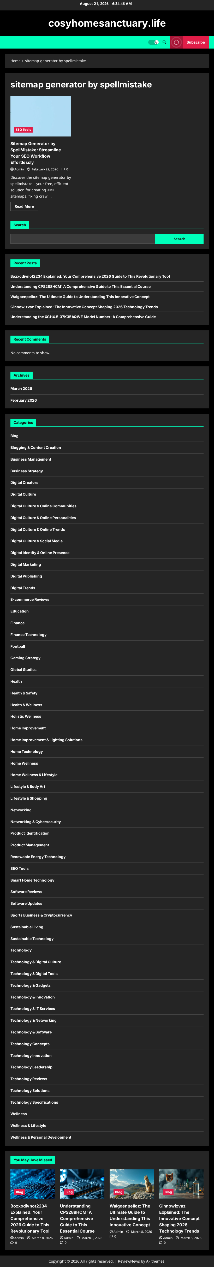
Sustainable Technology (32, 938)
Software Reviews (26, 891)
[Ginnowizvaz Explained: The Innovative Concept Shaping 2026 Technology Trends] (181, 1184)
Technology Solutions (30, 1090)
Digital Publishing (26, 576)
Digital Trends (22, 588)
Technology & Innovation (32, 997)
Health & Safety (23, 693)
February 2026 (23, 400)
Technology (21, 950)
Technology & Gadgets (30, 985)
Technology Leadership (31, 1067)
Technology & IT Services (32, 1008)
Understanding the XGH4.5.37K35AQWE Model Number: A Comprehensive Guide (83, 316)
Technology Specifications (34, 1102)
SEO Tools (23, 129)
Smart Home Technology (32, 880)
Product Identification (30, 833)
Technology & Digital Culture (35, 962)
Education (19, 611)
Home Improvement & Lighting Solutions (46, 739)
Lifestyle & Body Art (27, 786)
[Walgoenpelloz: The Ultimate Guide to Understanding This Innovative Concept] (132, 1184)
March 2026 (21, 388)
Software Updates (26, 903)
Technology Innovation (31, 1055)
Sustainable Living (26, 927)
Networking (21, 810)
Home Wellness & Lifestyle (33, 774)
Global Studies (23, 669)
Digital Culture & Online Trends (37, 529)
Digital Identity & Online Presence (39, 552)
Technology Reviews (28, 1078)
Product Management (29, 845)
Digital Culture (23, 494)
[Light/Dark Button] (153, 42)
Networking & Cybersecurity (35, 821)
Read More (26, 207)
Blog (14, 435)
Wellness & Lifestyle (28, 1125)
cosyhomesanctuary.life (107, 23)
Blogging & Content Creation (35, 447)
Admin (19, 169)
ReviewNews (129, 1261)
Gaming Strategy (25, 658)
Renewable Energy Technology (38, 856)
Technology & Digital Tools (34, 973)
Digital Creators (24, 482)
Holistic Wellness (25, 716)
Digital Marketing (25, 564)
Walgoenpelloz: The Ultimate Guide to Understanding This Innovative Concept (80, 296)
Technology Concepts (30, 1044)
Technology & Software (31, 1032)
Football (17, 646)
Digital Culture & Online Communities (43, 506)
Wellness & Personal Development (40, 1137)
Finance (17, 623)
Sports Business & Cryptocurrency (41, 915)
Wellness (18, 1113)
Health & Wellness (26, 705)
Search (20, 225)
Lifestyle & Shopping (28, 798)
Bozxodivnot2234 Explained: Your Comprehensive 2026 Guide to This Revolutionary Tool (90, 276)
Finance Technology (28, 634)
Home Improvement (28, 728)
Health (16, 681)
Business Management (30, 459)
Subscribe (196, 42)
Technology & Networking (33, 1020)
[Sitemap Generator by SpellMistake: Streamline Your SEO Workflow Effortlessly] (40, 116)
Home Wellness (24, 763)
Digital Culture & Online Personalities (43, 517)
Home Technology (26, 751)
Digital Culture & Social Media (36, 541)
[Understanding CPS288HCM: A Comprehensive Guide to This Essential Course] (82, 1184)
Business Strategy (26, 471)
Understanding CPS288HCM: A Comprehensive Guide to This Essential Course (80, 286)
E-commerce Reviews (29, 599)
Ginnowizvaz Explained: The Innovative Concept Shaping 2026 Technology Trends (84, 307)
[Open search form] (164, 42)
